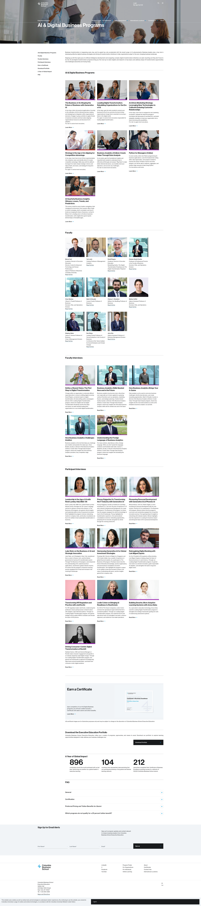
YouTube (104, 871)
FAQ (39, 74)
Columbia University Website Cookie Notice (63, 902)
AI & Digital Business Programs (47, 52)
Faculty (40, 56)
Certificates (147, 867)
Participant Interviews (44, 62)
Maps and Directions (44, 894)
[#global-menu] (158, 3)
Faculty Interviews (43, 59)
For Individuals (127, 869)
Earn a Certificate (43, 65)
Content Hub (147, 869)
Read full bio (69, 274)
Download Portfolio (43, 68)
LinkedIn (103, 865)
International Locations (151, 871)
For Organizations (128, 867)
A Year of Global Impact (45, 71)
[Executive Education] (68, 19)
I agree (95, 901)
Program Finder (96, 20)
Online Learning (127, 871)
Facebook (104, 869)
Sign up (137, 846)
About (162, 20)
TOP (162, 885)
